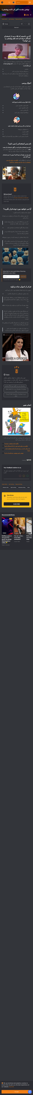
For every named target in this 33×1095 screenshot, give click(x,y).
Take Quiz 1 (16, 27)
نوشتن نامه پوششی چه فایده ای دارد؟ (13, 453)
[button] (30, 1092)
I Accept (16, 1091)
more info (11, 1086)
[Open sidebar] (30, 2)
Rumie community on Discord (21, 197)
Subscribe (23, 276)
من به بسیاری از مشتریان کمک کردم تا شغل (16, 395)
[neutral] (24, 476)
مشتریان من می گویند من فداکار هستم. (15, 386)
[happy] (27, 476)
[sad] (20, 476)
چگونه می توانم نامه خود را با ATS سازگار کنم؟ (16, 446)
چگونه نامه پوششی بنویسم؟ (11, 443)
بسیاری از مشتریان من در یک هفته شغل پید (16, 390)
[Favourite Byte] (25, 24)
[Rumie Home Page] (2, 2)
